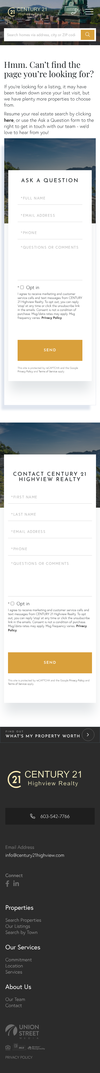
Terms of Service (48, 371)
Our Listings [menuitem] (17, 926)
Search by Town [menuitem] (21, 932)
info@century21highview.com (34, 855)
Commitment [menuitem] (18, 960)
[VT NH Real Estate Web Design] (50, 1031)
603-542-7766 (54, 816)
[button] (87, 35)
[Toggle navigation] (89, 11)
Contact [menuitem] (13, 1005)
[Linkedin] (16, 884)
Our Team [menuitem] (15, 999)
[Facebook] (7, 884)
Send (50, 350)
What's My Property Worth (43, 736)
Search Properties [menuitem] (23, 920)
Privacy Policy (52, 318)
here (9, 120)
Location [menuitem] (14, 966)
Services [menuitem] (13, 972)
